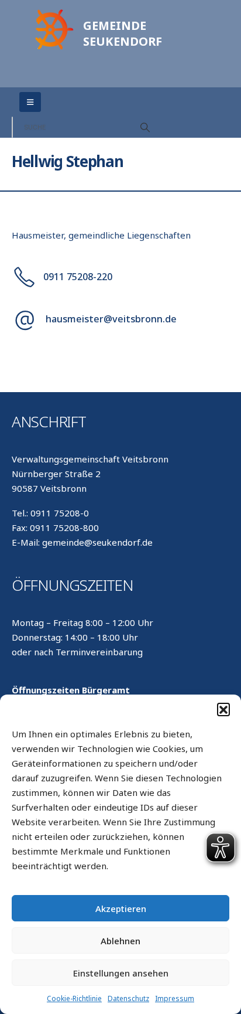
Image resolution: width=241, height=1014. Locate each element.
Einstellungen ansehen (120, 973)
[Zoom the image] (52, 12)
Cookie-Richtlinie (74, 998)
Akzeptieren (120, 908)
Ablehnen (120, 941)
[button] (223, 709)
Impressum (174, 998)
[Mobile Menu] (30, 102)
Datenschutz (128, 998)
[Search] (145, 127)
